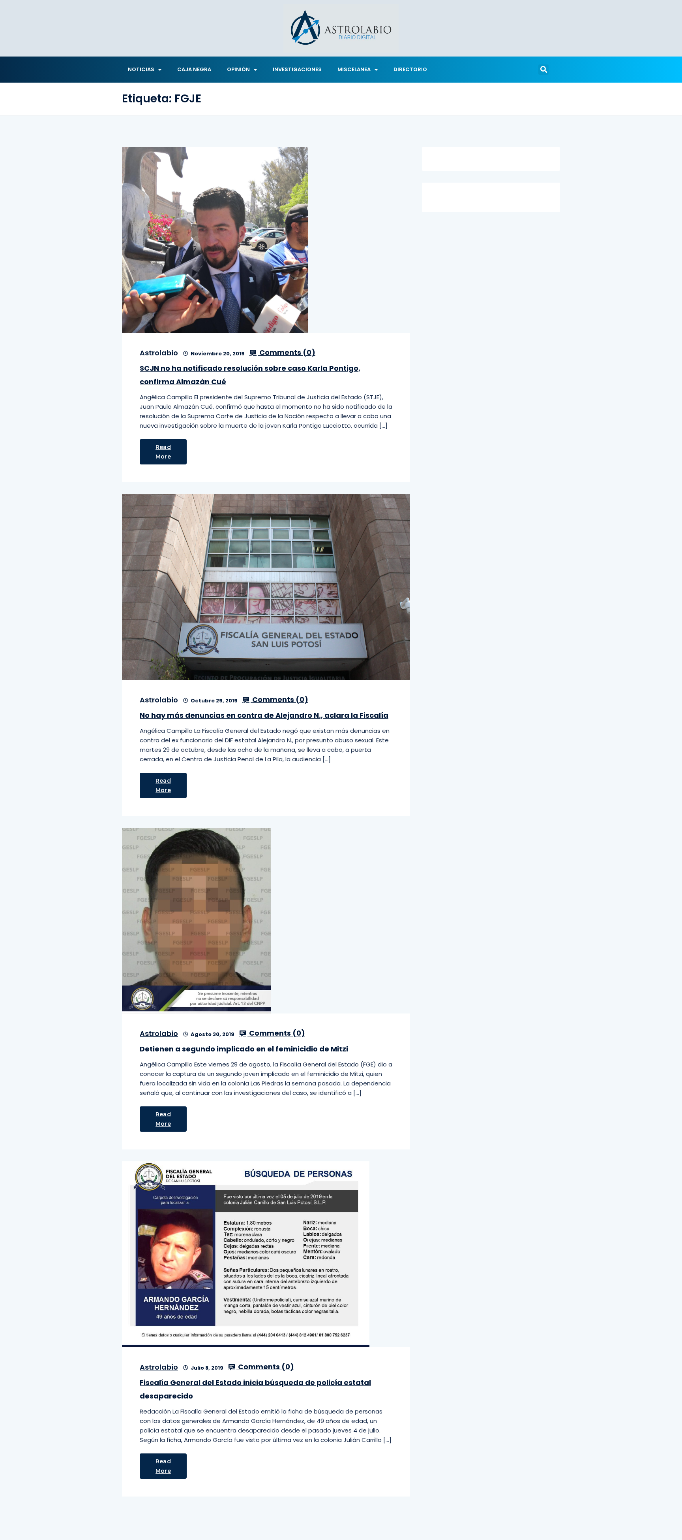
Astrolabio (159, 353)
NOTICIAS (141, 69)
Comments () (286, 352)
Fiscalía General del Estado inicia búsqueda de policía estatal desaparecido (255, 1389)
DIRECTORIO (410, 69)
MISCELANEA (354, 69)
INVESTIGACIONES (297, 69)
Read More (163, 452)
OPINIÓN (238, 69)
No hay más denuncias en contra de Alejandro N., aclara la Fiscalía (264, 715)
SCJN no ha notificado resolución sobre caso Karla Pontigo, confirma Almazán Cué (250, 375)
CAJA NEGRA (194, 69)
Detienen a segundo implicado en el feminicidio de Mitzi (244, 1049)
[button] (543, 69)
